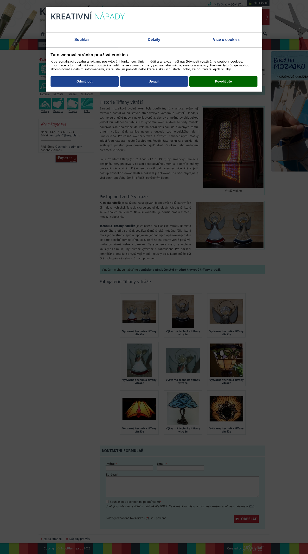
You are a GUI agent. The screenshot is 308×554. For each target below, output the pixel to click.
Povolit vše (223, 81)
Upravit (154, 81)
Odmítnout (84, 81)
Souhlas (82, 40)
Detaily (154, 40)
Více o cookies (226, 40)
